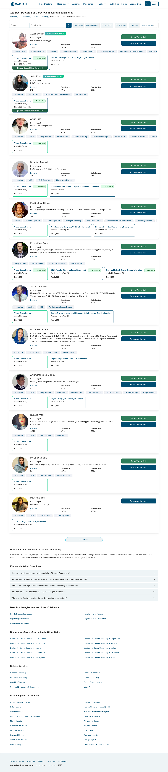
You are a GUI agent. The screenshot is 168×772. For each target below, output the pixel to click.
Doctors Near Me (92, 25)
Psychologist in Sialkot (19, 623)
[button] (147, 3)
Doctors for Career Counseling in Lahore (26, 648)
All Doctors (62, 761)
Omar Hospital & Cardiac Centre (97, 745)
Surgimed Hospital (17, 735)
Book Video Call (138, 37)
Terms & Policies (17, 761)
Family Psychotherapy (93, 682)
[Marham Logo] (19, 5)
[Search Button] (69, 25)
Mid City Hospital (17, 730)
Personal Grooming (18, 673)
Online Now (134, 25)
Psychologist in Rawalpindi (95, 619)
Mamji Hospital (16, 721)
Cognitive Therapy (17, 682)
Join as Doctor (136, 4)
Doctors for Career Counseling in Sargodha (27, 657)
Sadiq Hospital (90, 740)
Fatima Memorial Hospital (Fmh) (97, 707)
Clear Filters (78, 25)
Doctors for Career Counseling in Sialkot (100, 657)
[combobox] (19, 25)
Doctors (41, 761)
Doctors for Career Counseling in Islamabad (27, 643)
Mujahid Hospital (90, 726)
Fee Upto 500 (107, 25)
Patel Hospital (16, 707)
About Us (31, 761)
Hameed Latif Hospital (19, 726)
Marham (13, 17)
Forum (124, 4)
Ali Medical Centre (91, 721)
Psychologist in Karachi (93, 614)
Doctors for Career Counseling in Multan (100, 648)
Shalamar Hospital (17, 712)
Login (154, 4)
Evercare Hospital (91, 735)
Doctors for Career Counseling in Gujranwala (102, 639)
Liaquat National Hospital (20, 702)
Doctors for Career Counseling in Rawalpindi (102, 653)
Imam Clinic (89, 730)
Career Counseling (40, 17)
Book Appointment (138, 43)
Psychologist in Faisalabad (21, 614)
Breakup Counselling (18, 678)
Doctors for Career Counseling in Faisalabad (28, 639)
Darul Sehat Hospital (92, 716)
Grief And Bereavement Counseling (24, 687)
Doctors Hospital (17, 745)
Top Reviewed (121, 25)
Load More (84, 540)
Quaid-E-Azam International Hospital (25, 716)
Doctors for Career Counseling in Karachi (100, 643)
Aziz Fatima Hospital (18, 740)
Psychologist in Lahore (19, 619)
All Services (25, 17)
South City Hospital (92, 702)
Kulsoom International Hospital (96, 712)
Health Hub (114, 4)
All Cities (51, 761)
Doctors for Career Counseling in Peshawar (27, 653)
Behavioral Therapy (92, 673)
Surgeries (76, 4)
